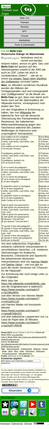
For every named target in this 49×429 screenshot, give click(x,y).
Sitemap (28, 423)
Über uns (24, 18)
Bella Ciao (16, 50)
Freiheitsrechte (26, 349)
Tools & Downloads (24, 44)
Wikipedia (25, 112)
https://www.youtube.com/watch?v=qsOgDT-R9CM (20, 324)
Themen (24, 22)
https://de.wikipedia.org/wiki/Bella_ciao (23, 283)
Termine (24, 27)
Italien (22, 351)
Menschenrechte (13, 349)
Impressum (5, 423)
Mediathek (24, 40)
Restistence (30, 351)
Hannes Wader (39, 261)
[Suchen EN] (44, 6)
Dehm (10, 351)
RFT (24, 31)
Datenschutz (17, 423)
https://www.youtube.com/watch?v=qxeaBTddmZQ (20, 312)
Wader (4, 351)
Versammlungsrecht (9, 354)
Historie (45, 349)
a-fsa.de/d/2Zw (17, 335)
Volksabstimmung (25, 354)
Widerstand (40, 351)
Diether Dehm (14, 264)
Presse (24, 36)
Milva (16, 351)
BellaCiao (37, 349)
